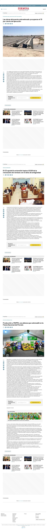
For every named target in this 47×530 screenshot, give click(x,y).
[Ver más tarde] (3, 23)
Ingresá (44, 9)
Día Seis (8, 5)
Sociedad (33, 5)
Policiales (26, 5)
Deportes (4, 5)
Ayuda (29, 525)
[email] (10, 23)
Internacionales (16, 5)
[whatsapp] (5, 23)
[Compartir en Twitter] (8, 23)
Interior (11, 5)
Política (30, 5)
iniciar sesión (21, 154)
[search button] (2, 5)
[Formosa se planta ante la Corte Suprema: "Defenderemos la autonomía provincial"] (6, 112)
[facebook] (7, 23)
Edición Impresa (43, 5)
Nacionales (22, 5)
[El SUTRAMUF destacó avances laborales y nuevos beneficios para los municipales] (28, 121)
